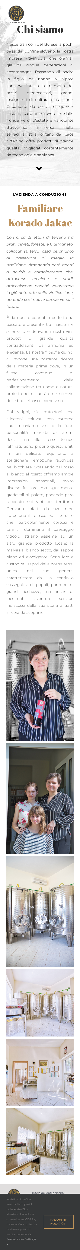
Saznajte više (15, 1239)
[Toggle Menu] (70, 14)
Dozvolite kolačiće (58, 1221)
